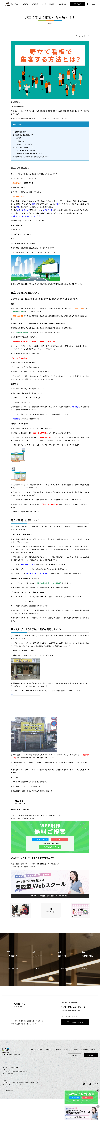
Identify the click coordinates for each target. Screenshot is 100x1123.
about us (39, 1049)
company (74, 1049)
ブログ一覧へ (51, 912)
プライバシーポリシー (7, 1090)
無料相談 (74, 1055)
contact (90, 1055)
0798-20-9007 (75, 1007)
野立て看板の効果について (23, 147)
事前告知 (20, 141)
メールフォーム (77, 1022)
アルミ (18, 210)
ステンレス (26, 210)
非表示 (19, 124)
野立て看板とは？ (20, 132)
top (31, 1049)
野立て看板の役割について (23, 135)
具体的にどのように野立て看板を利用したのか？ (31, 157)
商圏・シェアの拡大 (24, 144)
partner (84, 1049)
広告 (57, 204)
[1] (45, 213)
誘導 (18, 138)
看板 (33, 204)
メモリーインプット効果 (26, 150)
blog (66, 1049)
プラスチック (47, 210)
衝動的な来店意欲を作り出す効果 (29, 153)
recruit (94, 1049)
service (49, 1049)
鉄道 (17, 207)
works (58, 1049)
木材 (39, 210)
